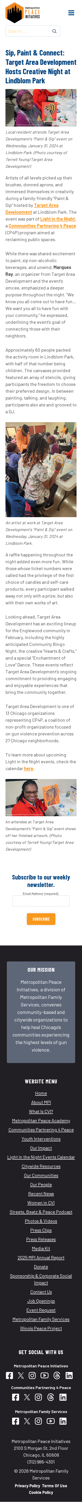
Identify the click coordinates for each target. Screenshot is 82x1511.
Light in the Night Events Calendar (41, 1157)
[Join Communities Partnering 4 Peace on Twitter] (22, 1375)
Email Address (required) (41, 893)
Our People (41, 1184)
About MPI (41, 1102)
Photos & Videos (41, 1221)
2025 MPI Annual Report (41, 1257)
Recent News (41, 1193)
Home (41, 1093)
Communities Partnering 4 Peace (42, 225)
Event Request (41, 1310)
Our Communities (41, 1175)
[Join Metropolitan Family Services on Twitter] (28, 1421)
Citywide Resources (41, 1166)
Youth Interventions (41, 1138)
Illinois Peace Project (41, 1328)
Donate (41, 1266)
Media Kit (41, 1248)
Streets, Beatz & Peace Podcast (41, 1211)
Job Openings (41, 1300)
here (28, 768)
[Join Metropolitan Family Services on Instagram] (40, 1421)
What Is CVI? (41, 1111)
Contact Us (41, 1291)
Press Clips (41, 1230)
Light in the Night (57, 218)
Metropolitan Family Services (41, 1319)
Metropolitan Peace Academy (41, 1120)
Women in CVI (41, 1202)
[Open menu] (71, 12)
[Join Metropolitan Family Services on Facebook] (17, 1421)
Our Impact (41, 1147)
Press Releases (41, 1239)
